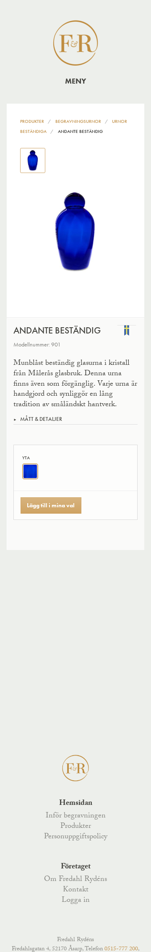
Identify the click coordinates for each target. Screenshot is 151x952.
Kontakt (76, 890)
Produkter (32, 121)
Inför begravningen (76, 816)
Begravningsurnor (78, 121)
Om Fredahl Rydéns (75, 879)
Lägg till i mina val (51, 505)
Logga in (76, 900)
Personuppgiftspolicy (75, 837)
